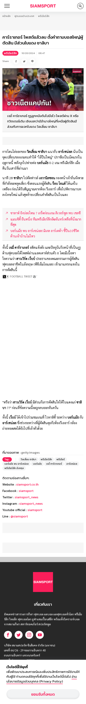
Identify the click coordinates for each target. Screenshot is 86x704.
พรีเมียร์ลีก (43, 16)
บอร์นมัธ (37, 464)
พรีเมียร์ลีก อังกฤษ (14, 468)
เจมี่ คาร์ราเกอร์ (54, 464)
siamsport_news (26, 497)
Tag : (7, 459)
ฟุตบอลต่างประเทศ (24, 16)
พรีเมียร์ (60, 459)
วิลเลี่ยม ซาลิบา (28, 459)
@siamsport (19, 516)
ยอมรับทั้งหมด (43, 694)
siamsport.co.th (27, 484)
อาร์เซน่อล (71, 464)
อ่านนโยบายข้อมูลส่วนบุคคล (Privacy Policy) (41, 679)
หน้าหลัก (6, 16)
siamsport (26, 490)
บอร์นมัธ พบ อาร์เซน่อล (16, 464)
